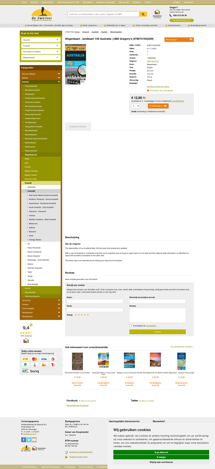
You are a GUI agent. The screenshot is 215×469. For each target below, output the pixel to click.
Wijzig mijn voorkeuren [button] (161, 462)
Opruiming (26, 300)
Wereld (27, 288)
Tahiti (29, 272)
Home (24, 2)
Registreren (188, 2)
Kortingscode (69, 466)
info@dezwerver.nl (29, 434)
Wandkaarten (27, 312)
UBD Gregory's (153, 61)
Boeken (25, 78)
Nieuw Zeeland (33, 256)
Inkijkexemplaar (78, 126)
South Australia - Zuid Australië (41, 207)
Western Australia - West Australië (42, 219)
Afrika (27, 158)
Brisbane (32, 231)
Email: (69, 306)
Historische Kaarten (32, 102)
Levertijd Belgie (178, 101)
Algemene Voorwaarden (50, 466)
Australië (31, 191)
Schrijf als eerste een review (158, 86)
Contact (148, 2)
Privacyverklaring (86, 466)
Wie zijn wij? (124, 2)
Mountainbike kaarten (33, 106)
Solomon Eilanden (34, 268)
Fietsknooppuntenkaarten (34, 98)
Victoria (32, 215)
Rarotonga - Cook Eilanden (38, 260)
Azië (26, 163)
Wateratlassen (30, 142)
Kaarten (25, 81)
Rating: (70, 314)
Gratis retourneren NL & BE (68, 2)
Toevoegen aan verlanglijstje (161, 91)
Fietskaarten (29, 94)
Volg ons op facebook (88, 401)
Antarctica (31, 187)
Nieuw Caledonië (34, 251)
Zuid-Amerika (30, 292)
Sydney (32, 227)
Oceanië (28, 183)
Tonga (29, 276)
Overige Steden (35, 239)
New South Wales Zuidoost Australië (43, 195)
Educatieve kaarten (32, 90)
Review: (132, 306)
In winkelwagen (156, 106)
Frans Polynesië (33, 247)
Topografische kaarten (33, 126)
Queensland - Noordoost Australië (42, 203)
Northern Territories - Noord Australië (43, 199)
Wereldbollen (27, 316)
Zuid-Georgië (32, 284)
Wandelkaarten (30, 134)
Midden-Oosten (31, 175)
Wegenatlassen (30, 150)
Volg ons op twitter (147, 401)
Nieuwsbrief (88, 2)
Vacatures (137, 2)
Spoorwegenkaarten (32, 114)
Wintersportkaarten (32, 296)
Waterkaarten (30, 146)
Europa (28, 166)
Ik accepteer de (144, 325)
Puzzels (25, 304)
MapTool (34, 2)
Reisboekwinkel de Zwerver (78, 405)
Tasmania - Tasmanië (37, 211)
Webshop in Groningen (106, 2)
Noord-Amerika (31, 179)
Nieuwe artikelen (29, 74)
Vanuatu (30, 280)
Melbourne (33, 223)
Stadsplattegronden (32, 118)
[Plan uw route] (34, 439)
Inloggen (176, 2)
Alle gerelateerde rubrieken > (182, 346)
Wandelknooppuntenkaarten (36, 138)
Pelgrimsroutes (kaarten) (34, 110)
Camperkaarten (30, 86)
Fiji (28, 243)
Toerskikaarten (30, 122)
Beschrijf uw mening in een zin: (142, 297)
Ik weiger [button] (161, 457)
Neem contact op (183, 20)
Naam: (69, 297)
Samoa (30, 264)
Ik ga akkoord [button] (161, 452)
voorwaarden (151, 325)
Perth (31, 235)
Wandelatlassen (31, 130)
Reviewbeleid (102, 466)
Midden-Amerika (31, 171)
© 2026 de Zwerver (29, 466)
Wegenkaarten (30, 154)
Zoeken (143, 14)
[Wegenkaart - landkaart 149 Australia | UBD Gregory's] (75, 64)
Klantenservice (47, 2)
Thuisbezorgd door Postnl (78, 457)
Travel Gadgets (28, 308)
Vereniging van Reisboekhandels (80, 452)
